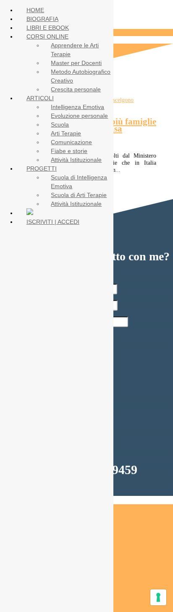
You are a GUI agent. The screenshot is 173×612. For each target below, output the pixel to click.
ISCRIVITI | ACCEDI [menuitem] (52, 221)
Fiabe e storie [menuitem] (69, 151)
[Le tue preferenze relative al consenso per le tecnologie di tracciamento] (158, 597)
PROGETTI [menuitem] (41, 168)
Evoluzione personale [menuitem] (79, 115)
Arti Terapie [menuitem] (66, 133)
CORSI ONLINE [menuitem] (47, 36)
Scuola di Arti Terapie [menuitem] (79, 195)
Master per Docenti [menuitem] (76, 63)
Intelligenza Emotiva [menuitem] (77, 107)
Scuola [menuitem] (60, 124)
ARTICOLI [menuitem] (40, 98)
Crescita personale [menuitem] (76, 89)
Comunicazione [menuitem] (71, 142)
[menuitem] (29, 213)
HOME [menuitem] (35, 10)
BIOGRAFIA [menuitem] (42, 19)
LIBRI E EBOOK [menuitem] (47, 27)
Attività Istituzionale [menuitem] (76, 159)
